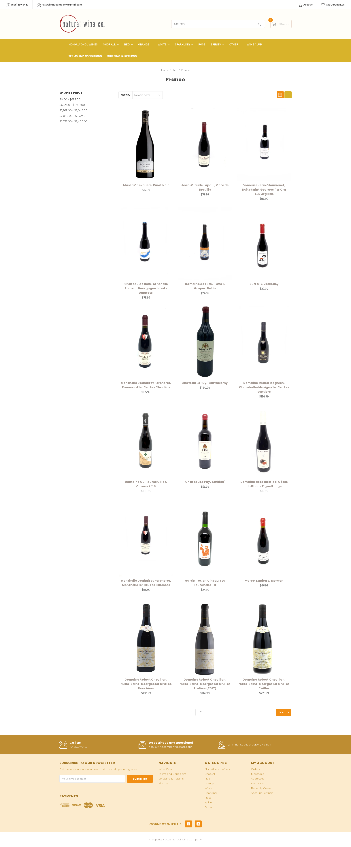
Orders (255, 769)
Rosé (201, 44)
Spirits (216, 44)
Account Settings (262, 793)
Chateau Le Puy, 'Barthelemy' (205, 383)
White (162, 44)
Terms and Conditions (85, 56)
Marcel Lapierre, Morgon (264, 581)
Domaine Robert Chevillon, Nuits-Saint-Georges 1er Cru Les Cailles (264, 683)
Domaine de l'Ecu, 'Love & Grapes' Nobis (205, 286)
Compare (168, 112)
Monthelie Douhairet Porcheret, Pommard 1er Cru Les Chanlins (146, 385)
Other (234, 44)
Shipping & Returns (122, 56)
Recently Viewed (261, 788)
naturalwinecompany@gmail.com (61, 4)
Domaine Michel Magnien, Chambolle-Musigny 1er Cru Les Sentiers (264, 387)
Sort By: (126, 95)
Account (308, 4)
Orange (144, 44)
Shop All (109, 44)
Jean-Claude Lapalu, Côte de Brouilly (205, 187)
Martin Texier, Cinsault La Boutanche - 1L (205, 583)
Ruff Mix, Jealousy (264, 284)
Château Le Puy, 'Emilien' (205, 482)
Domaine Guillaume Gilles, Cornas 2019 (146, 484)
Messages (257, 773)
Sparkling (182, 44)
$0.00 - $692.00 (69, 99)
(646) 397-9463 (20, 4)
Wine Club (254, 44)
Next (282, 712)
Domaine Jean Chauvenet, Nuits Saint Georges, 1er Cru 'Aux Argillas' (264, 189)
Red (127, 44)
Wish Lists (257, 783)
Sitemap (164, 783)
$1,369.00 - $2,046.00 (73, 110)
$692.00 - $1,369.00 (72, 105)
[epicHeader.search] (259, 24)
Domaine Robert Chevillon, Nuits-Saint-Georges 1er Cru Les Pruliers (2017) (205, 683)
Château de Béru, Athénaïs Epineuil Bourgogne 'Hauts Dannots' (146, 288)
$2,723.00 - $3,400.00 (73, 121)
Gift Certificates (334, 4)
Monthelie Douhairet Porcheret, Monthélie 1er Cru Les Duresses (146, 583)
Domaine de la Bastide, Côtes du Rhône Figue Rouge (264, 484)
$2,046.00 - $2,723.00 (73, 116)
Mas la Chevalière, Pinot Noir (146, 185)
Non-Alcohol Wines (83, 44)
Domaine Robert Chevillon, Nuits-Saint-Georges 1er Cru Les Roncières (145, 683)
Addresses (257, 778)
